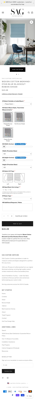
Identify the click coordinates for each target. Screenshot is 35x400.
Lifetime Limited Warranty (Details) (12, 94)
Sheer (3, 299)
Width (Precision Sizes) (9, 151)
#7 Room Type (6, 196)
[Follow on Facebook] (3, 378)
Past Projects (6, 345)
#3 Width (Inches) (8, 144)
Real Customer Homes (8, 309)
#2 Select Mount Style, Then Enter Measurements (13, 109)
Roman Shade (6, 303)
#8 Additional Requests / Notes (12, 202)
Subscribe (8, 371)
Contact (4, 318)
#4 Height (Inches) (8, 157)
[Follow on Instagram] (8, 378)
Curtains (4, 296)
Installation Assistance (8, 342)
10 (4, 146)
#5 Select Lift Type (8, 171)
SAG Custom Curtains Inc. (12, 78)
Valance (4, 306)
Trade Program (6, 315)
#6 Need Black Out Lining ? (10, 187)
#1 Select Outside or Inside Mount (13, 101)
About (4, 312)
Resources (5, 351)
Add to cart (17, 223)
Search (4, 330)
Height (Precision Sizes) (9, 164)
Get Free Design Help (8, 321)
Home (4, 293)
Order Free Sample (17, 69)
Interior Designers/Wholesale (10, 348)
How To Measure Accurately (10, 339)
